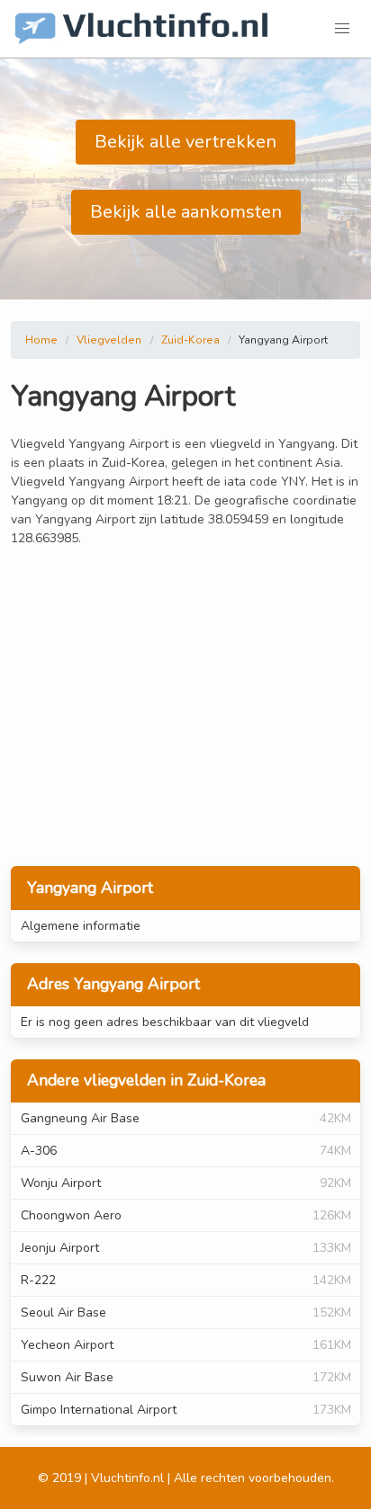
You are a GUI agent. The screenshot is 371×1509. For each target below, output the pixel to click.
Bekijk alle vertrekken (185, 141)
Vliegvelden (109, 340)
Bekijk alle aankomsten (186, 212)
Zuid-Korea (190, 340)
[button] (342, 29)
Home (41, 340)
